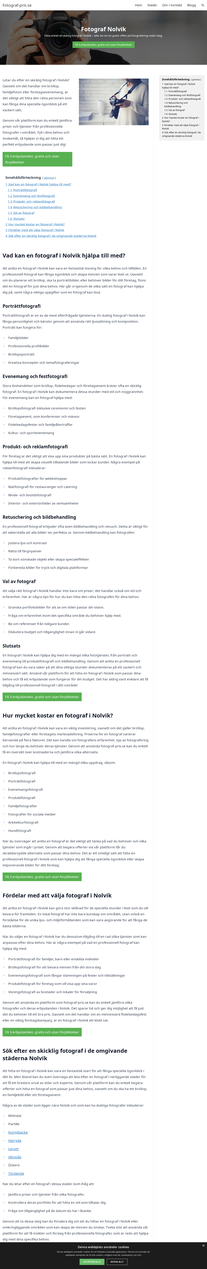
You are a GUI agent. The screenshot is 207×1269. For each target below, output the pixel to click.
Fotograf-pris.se (17, 5)
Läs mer (137, 1255)
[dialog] (103, 1255)
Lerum (13, 1148)
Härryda (14, 1140)
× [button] (203, 1246)
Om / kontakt (172, 5)
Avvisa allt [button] (117, 1261)
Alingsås (14, 1157)
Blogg (191, 5)
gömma (49, 178)
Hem (138, 5)
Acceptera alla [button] (92, 1261)
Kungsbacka (18, 1132)
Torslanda (16, 1173)
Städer (152, 5)
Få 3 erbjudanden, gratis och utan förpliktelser (103, 44)
